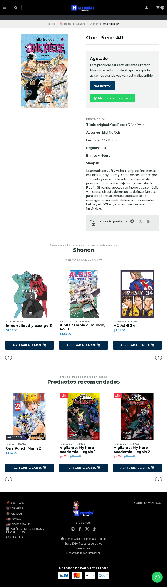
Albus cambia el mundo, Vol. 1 (82, 327)
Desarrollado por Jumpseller (83, 553)
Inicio (51, 23)
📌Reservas (15, 502)
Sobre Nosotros (147, 502)
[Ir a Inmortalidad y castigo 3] (29, 294)
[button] (29, 345)
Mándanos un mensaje (114, 98)
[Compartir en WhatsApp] (148, 221)
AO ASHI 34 (124, 326)
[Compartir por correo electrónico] (93, 224)
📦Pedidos (14, 513)
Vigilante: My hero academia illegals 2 (132, 450)
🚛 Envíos (13, 519)
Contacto (14, 537)
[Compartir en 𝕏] (141, 221)
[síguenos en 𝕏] (87, 529)
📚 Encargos (16, 508)
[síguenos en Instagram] (72, 529)
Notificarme (102, 86)
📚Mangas (65, 23)
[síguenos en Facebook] (79, 529)
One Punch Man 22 (23, 448)
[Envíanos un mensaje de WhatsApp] (157, 577)
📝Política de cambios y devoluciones (25, 530)
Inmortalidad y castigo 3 (29, 326)
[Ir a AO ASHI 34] (137, 294)
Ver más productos (82, 259)
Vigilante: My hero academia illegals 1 (77, 450)
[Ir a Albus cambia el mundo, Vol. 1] (83, 294)
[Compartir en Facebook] (132, 221)
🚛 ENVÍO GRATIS (18, 524)
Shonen (94, 23)
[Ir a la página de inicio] (83, 7)
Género (80, 23)
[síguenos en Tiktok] (94, 529)
